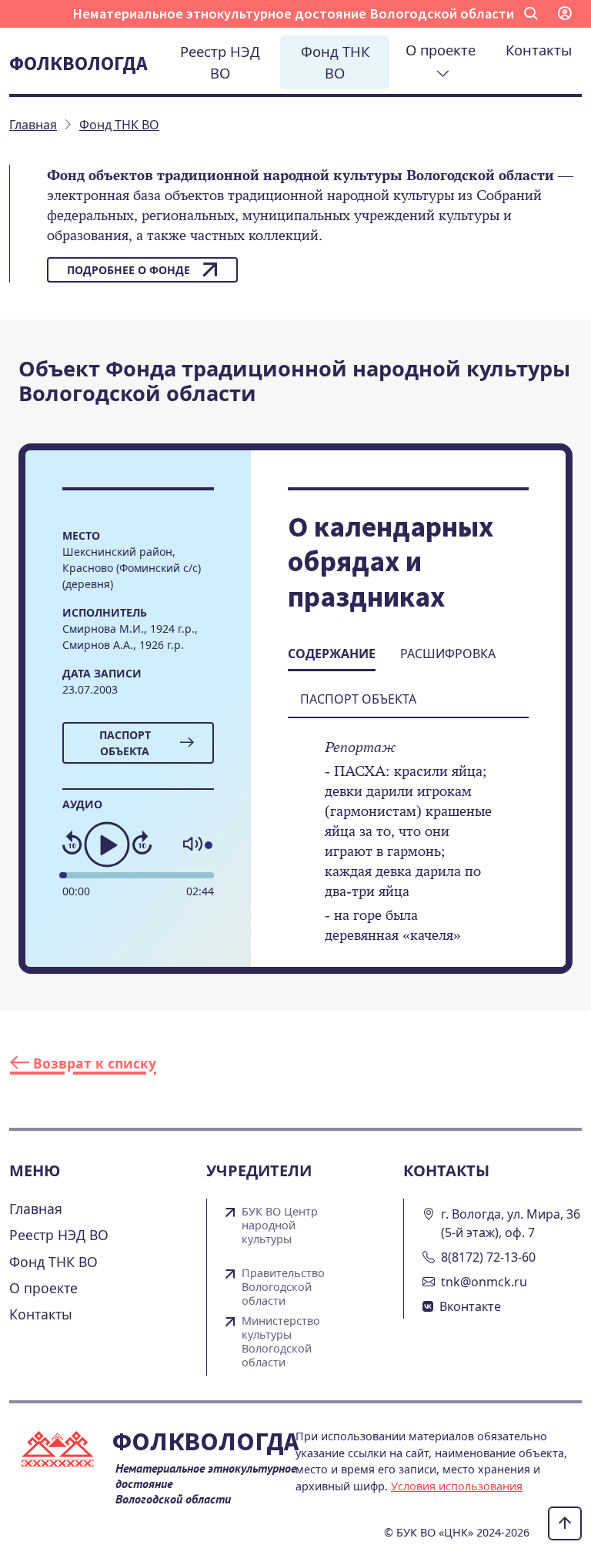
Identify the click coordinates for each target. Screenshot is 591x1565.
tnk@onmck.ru (484, 1281)
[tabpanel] (408, 851)
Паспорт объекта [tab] (358, 699)
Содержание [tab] (332, 653)
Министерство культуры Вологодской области (281, 1341)
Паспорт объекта (125, 742)
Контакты (539, 49)
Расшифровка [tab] (448, 653)
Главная (35, 1208)
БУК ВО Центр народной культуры (280, 1225)
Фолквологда (78, 63)
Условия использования (457, 1486)
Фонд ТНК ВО (335, 62)
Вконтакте (470, 1306)
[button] (531, 14)
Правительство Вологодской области (283, 1287)
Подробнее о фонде (128, 270)
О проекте (442, 49)
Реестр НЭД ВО (220, 62)
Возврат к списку (92, 1063)
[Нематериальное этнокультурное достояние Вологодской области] (60, 1452)
